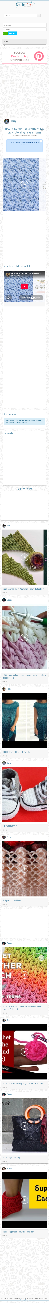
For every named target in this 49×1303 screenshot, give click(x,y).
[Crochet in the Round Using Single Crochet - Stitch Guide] (24, 1052)
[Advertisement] (24, 93)
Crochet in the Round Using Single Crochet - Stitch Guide (23, 1083)
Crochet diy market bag (11, 1158)
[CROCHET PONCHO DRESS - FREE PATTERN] (24, 721)
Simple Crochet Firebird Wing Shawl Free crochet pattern (23, 589)
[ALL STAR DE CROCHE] (24, 795)
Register (13, 33)
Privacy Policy (24, 1300)
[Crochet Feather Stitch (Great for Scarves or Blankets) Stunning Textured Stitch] (24, 975)
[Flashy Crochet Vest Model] (24, 869)
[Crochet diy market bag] (24, 1126)
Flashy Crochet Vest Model (12, 900)
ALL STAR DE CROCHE (10, 826)
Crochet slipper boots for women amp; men (18, 1232)
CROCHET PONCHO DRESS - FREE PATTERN (16, 752)
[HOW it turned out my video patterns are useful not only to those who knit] (24, 638)
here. (25, 422)
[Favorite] (7, 593)
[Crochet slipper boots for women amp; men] (24, 1200)
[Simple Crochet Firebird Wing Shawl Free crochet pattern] (24, 558)
